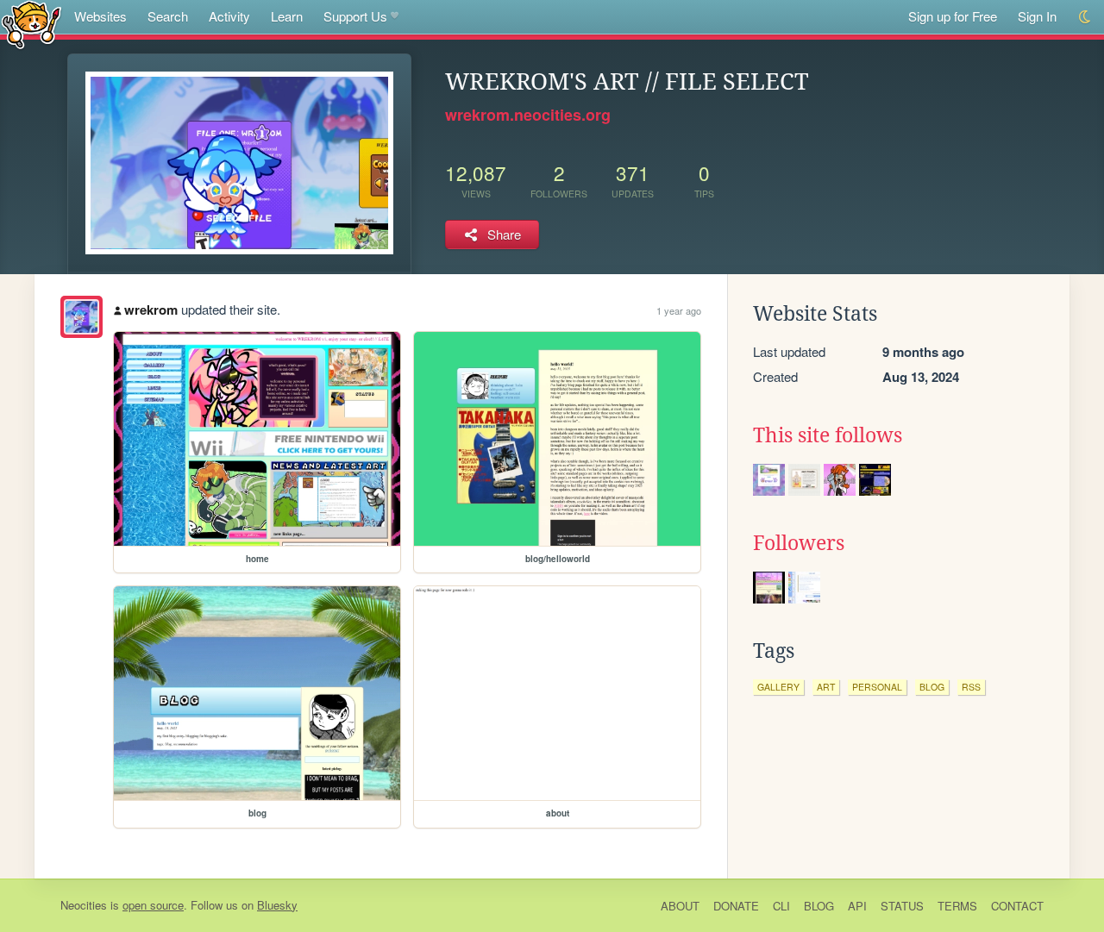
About (680, 906)
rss (971, 686)
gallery (778, 686)
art (826, 686)
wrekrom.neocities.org (528, 114)
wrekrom (151, 309)
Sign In (1037, 16)
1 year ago (678, 310)
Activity (229, 16)
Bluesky (277, 905)
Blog (819, 906)
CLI (781, 906)
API (857, 906)
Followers (798, 543)
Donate (736, 906)
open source (153, 905)
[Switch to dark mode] (1085, 17)
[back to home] (31, 24)
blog (931, 686)
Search (167, 16)
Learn (287, 16)
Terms (957, 906)
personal (877, 686)
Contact (1017, 906)
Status (902, 906)
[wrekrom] (81, 317)
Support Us (355, 16)
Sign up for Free (952, 16)
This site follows (827, 435)
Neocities (83, 905)
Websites (100, 16)
